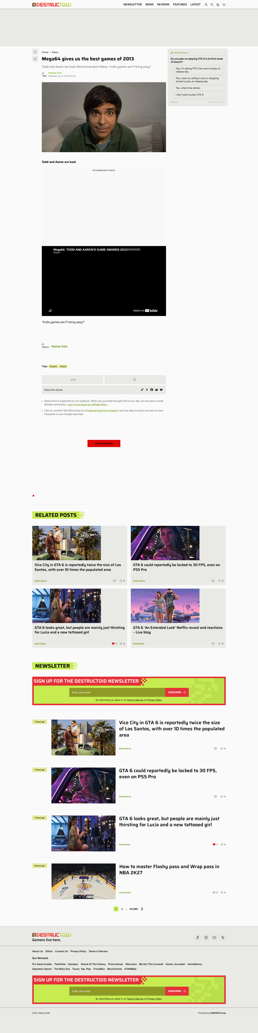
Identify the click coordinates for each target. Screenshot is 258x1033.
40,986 (133, 908)
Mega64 (53, 366)
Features (180, 4)
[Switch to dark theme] (218, 4)
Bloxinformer (114, 968)
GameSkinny (195, 964)
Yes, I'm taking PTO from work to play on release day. (198, 70)
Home (45, 52)
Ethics (49, 951)
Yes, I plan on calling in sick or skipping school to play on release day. (197, 80)
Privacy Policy (155, 700)
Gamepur (73, 964)
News (149, 4)
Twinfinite (60, 964)
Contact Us (61, 951)
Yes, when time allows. (188, 87)
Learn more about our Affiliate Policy (87, 404)
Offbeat (63, 366)
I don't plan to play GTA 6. (190, 94)
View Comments (104, 443)
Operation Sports (42, 968)
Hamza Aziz (55, 72)
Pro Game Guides (42, 964)
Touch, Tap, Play (81, 968)
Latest (196, 4)
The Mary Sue (62, 968)
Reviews (163, 4)
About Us (37, 951)
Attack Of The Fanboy (93, 964)
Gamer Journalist (175, 964)
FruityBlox (99, 968)
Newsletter (132, 4)
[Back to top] (33, 495)
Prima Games (115, 964)
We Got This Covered (151, 964)
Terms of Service (135, 700)
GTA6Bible (130, 968)
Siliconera (131, 964)
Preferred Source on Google (101, 410)
